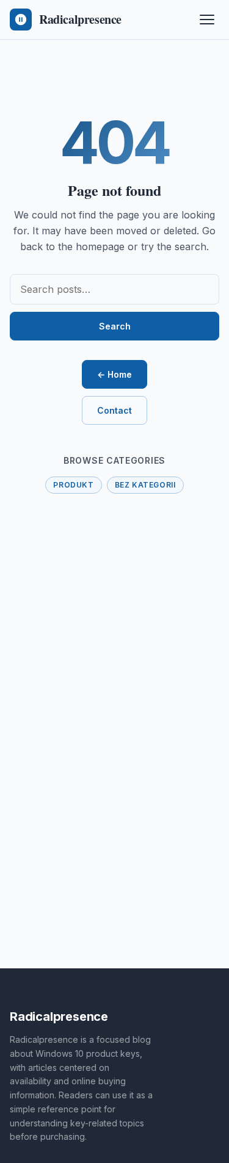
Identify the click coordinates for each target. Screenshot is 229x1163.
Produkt (73, 484)
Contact (114, 410)
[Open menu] (207, 19)
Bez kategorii (145, 484)
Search (115, 326)
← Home (114, 374)
